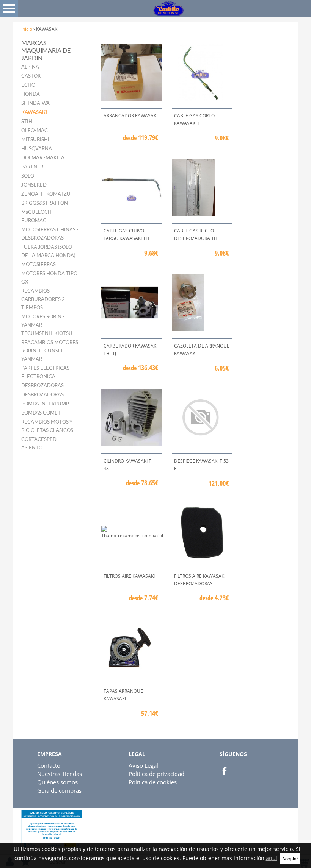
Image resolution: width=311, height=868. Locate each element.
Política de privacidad (156, 774)
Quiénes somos (57, 782)
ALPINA (30, 67)
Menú (9, 8)
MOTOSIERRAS (38, 264)
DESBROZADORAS (42, 385)
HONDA (30, 94)
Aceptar (290, 858)
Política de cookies (153, 782)
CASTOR (31, 76)
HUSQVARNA (36, 148)
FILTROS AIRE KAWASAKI (129, 576)
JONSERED (34, 185)
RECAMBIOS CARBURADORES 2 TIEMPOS (43, 299)
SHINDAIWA (35, 103)
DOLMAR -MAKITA (42, 158)
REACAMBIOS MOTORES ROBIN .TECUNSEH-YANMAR (49, 351)
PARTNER (32, 167)
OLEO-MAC (34, 130)
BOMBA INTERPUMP (45, 404)
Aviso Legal (143, 765)
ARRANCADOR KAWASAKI (130, 115)
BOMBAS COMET (41, 413)
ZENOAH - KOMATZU (46, 194)
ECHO (28, 85)
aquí (271, 858)
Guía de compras (59, 790)
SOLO (27, 176)
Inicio (26, 29)
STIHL (28, 121)
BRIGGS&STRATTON (44, 203)
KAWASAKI (34, 112)
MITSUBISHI (35, 139)
